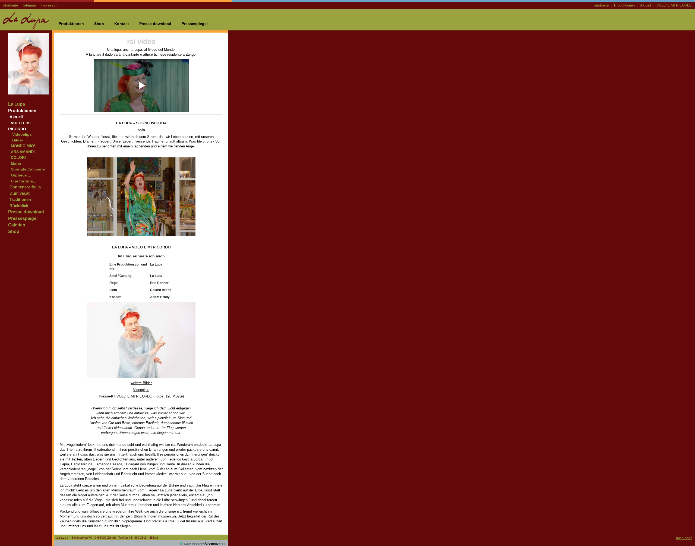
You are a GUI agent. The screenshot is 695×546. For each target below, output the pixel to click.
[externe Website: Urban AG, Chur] (202, 544)
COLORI (18, 157)
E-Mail (154, 537)
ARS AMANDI (23, 152)
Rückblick (19, 205)
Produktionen (624, 5)
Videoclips (22, 134)
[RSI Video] (141, 113)
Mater (16, 163)
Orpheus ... (21, 175)
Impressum (49, 5)
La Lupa (16, 104)
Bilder (17, 140)
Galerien (16, 225)
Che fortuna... (23, 181)
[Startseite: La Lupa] (28, 29)
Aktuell (645, 5)
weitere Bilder (141, 383)
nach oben (684, 538)
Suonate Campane (28, 169)
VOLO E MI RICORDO (674, 5)
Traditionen (20, 199)
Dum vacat (20, 193)
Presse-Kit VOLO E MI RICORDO (125, 396)
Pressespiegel (195, 23)
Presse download (155, 23)
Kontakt (121, 23)
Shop (99, 23)
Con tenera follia (25, 187)
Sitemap (29, 5)
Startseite (10, 5)
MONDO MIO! (23, 146)
